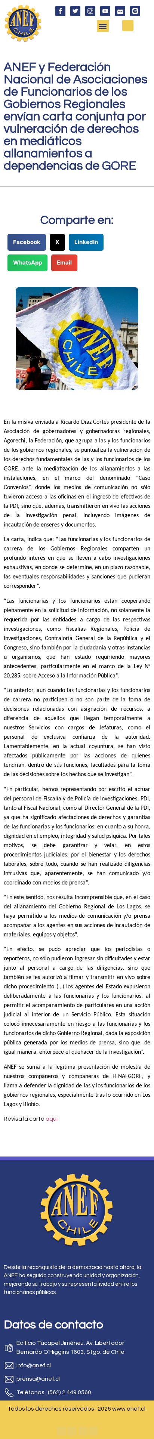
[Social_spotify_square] (135, 11)
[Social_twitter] (75, 11)
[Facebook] (60, 1430)
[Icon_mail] (120, 11)
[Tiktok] (93, 1430)
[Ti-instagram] (90, 11)
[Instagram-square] (82, 1430)
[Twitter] (71, 1430)
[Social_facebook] (60, 11)
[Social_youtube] (105, 11)
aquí (52, 1119)
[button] (103, 26)
